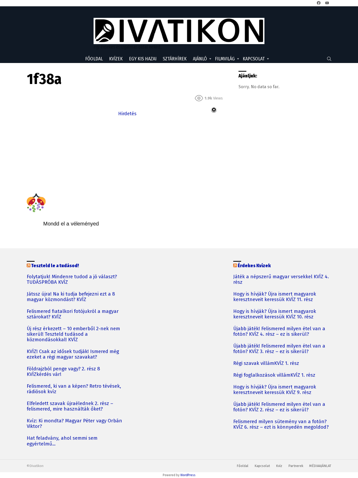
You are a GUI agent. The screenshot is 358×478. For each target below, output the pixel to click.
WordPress (188, 475)
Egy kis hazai (142, 59)
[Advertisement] (127, 154)
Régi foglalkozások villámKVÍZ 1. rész (274, 375)
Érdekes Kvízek (254, 266)
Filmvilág (225, 59)
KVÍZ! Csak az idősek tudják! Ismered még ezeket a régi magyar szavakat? (73, 354)
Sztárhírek (175, 59)
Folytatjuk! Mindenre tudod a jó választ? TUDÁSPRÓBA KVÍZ (72, 279)
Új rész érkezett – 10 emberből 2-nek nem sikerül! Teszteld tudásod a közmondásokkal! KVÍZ (73, 334)
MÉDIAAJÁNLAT (320, 466)
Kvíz (279, 466)
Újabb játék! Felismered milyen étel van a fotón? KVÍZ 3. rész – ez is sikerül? (279, 348)
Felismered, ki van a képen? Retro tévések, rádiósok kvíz (74, 389)
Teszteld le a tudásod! (55, 266)
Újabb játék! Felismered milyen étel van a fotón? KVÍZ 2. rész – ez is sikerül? (279, 407)
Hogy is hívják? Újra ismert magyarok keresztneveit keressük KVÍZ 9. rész (274, 389)
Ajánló (200, 59)
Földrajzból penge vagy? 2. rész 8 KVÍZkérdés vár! (63, 371)
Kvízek (116, 59)
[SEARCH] (329, 59)
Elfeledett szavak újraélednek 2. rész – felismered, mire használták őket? (70, 406)
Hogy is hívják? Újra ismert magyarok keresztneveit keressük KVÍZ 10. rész (274, 314)
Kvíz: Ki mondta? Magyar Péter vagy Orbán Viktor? (74, 423)
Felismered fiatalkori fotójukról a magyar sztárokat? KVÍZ (73, 314)
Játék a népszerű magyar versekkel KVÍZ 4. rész (281, 279)
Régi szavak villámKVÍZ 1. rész (266, 363)
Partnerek (295, 466)
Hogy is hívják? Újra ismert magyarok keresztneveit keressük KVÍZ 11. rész (274, 296)
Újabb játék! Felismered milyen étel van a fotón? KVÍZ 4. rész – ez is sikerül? (279, 331)
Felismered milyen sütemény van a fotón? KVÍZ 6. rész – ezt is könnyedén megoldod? (281, 424)
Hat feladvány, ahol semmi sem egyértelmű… (62, 441)
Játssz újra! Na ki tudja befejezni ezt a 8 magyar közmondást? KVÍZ (71, 296)
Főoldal (94, 59)
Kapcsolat (254, 59)
